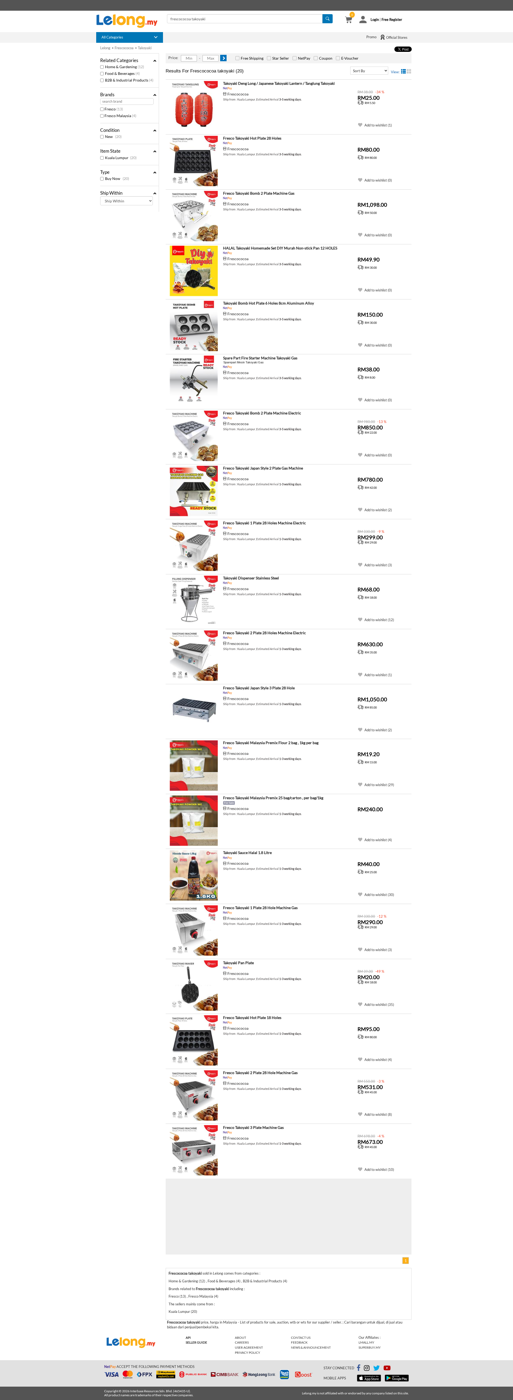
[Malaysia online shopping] (129, 21)
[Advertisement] (227, 1216)
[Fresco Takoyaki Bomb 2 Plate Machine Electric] (194, 436)
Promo (371, 37)
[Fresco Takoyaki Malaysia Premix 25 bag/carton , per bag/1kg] (194, 820)
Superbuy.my (370, 1347)
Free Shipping (252, 58)
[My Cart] (348, 20)
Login (375, 19)
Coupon (325, 58)
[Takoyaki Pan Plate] (194, 985)
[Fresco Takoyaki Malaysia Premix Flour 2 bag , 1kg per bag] (194, 765)
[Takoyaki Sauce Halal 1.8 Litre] (194, 875)
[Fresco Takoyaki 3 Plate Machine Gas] (194, 1150)
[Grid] (409, 71)
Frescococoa (237, 94)
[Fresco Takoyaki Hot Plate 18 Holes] (194, 1040)
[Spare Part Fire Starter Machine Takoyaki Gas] (194, 381)
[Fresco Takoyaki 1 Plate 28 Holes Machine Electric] (194, 546)
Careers (242, 1342)
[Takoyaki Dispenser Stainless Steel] (194, 601)
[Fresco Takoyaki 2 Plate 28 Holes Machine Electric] (194, 655)
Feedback (299, 1342)
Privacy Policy (247, 1353)
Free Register (392, 19)
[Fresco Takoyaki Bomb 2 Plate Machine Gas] (194, 216)
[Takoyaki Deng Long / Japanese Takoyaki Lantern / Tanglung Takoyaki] (194, 106)
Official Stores (396, 37)
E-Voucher (350, 58)
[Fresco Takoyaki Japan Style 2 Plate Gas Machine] (194, 491)
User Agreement (249, 1347)
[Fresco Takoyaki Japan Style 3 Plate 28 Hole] (194, 711)
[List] (403, 71)
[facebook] (358, 1368)
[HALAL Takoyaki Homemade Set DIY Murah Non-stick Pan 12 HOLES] (194, 271)
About (240, 1338)
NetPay (304, 58)
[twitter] (376, 1369)
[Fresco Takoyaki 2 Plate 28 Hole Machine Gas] (194, 1095)
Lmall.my (366, 1342)
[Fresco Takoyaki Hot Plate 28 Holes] (194, 161)
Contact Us (300, 1338)
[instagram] (367, 1369)
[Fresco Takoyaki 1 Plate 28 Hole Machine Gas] (194, 930)
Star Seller (280, 58)
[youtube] (387, 1369)
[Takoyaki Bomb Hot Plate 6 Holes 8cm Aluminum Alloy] (194, 326)
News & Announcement (311, 1347)
